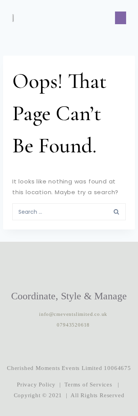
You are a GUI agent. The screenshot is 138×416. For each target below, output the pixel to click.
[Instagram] (45, 346)
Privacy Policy (36, 384)
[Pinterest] (92, 346)
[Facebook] (69, 346)
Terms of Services (88, 384)
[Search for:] (69, 211)
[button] (120, 18)
